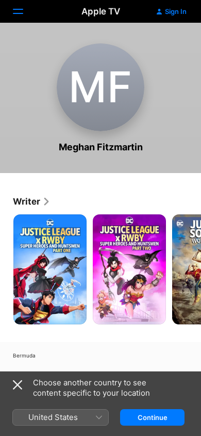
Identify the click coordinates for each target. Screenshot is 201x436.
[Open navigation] (24, 11)
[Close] (17, 385)
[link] (32, 201)
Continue (152, 417)
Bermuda (24, 355)
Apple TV (100, 11)
